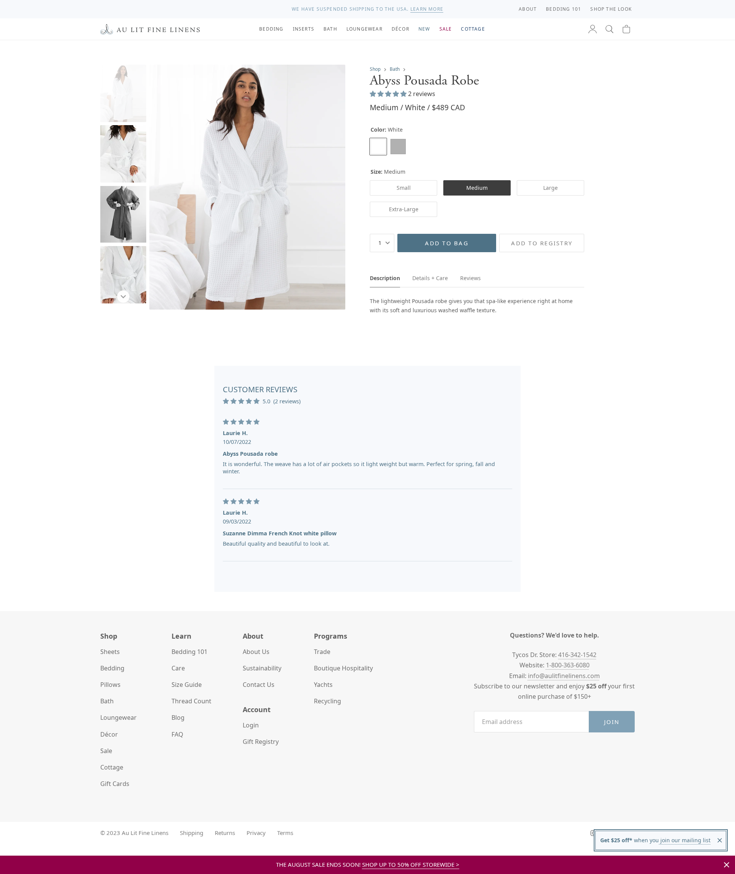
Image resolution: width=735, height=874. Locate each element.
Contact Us (258, 684)
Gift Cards (114, 783)
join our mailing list (684, 840)
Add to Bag (447, 243)
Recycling (327, 701)
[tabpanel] (477, 306)
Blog (178, 717)
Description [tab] (385, 278)
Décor (109, 734)
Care (178, 668)
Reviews (470, 278)
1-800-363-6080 (568, 665)
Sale (106, 751)
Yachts (323, 684)
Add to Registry (541, 243)
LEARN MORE (426, 9)
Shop (375, 69)
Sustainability (262, 668)
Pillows (110, 684)
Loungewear (118, 717)
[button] (609, 29)
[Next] (123, 296)
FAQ (177, 734)
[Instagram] (593, 833)
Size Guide (187, 684)
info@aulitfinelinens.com (564, 676)
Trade (322, 651)
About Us (256, 651)
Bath (395, 69)
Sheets (110, 651)
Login (251, 725)
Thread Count (191, 701)
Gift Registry (261, 741)
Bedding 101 (189, 651)
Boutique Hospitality (343, 668)
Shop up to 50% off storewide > (410, 864)
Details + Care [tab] (430, 278)
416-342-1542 (577, 655)
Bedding (112, 668)
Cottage (111, 767)
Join (612, 722)
